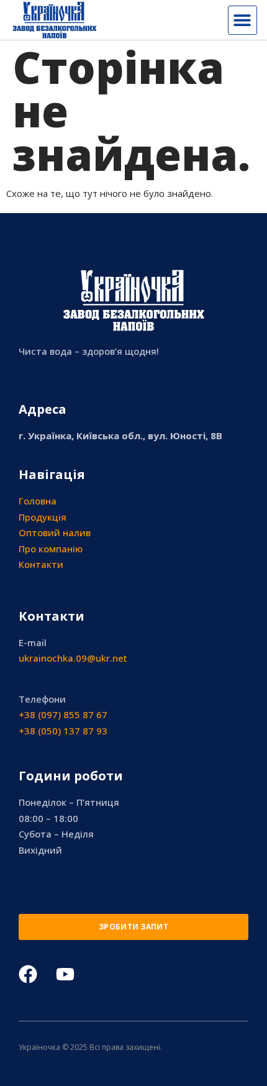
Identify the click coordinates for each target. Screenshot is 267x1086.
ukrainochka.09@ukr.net (73, 658)
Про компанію (51, 548)
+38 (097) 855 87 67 (63, 714)
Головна (38, 501)
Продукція (42, 517)
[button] (242, 20)
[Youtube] (65, 974)
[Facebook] (28, 974)
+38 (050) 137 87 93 (63, 730)
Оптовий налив (55, 532)
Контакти (41, 564)
